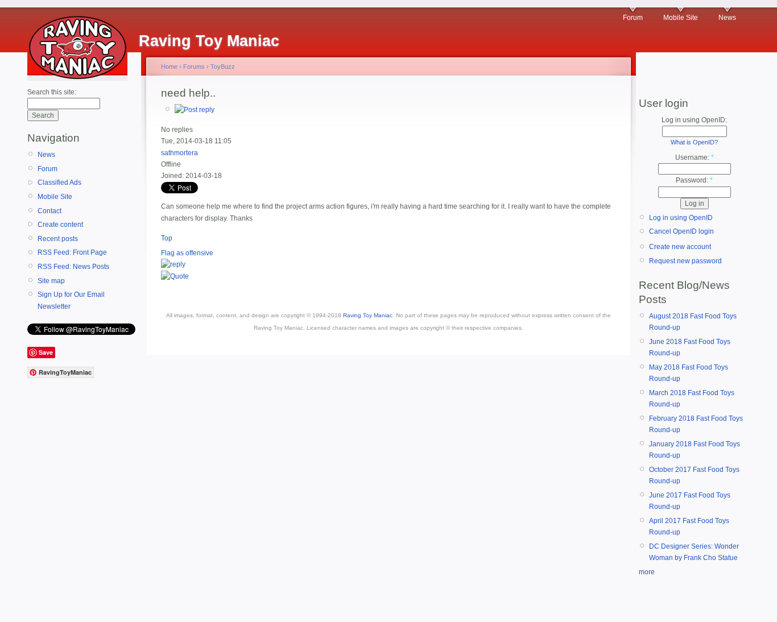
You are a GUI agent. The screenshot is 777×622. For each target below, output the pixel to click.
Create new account (680, 247)
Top (166, 238)
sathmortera (179, 153)
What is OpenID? (694, 142)
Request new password (685, 261)
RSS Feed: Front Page (72, 252)
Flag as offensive (187, 253)
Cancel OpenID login (681, 231)
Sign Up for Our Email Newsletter (71, 300)
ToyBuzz (222, 66)
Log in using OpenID (681, 218)
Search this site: (51, 92)
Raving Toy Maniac (367, 315)
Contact (49, 211)
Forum (633, 18)
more (647, 572)
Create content (60, 225)
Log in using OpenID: (694, 120)
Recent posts (58, 239)
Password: (694, 180)
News (727, 18)
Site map (51, 281)
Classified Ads (59, 182)
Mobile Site (680, 18)
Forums (194, 66)
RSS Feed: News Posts (73, 267)
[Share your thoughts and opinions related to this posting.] (194, 110)
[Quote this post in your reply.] (175, 276)
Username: (694, 157)
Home (169, 66)
